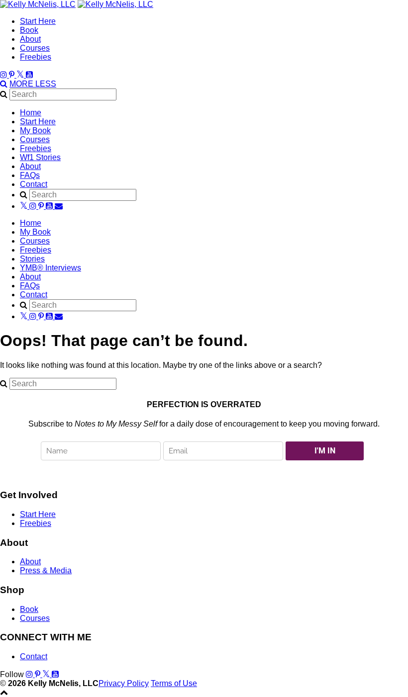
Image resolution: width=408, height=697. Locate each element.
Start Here (38, 21)
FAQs (30, 175)
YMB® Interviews (50, 267)
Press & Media (46, 570)
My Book (35, 130)
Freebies (35, 57)
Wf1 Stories (40, 157)
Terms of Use (174, 683)
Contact (33, 184)
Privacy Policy (124, 683)
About (30, 39)
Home (30, 112)
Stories (32, 259)
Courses (35, 48)
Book (29, 30)
